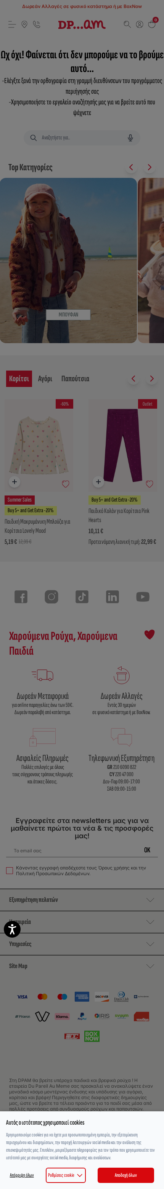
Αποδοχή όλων (126, 1175)
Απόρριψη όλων (22, 1175)
